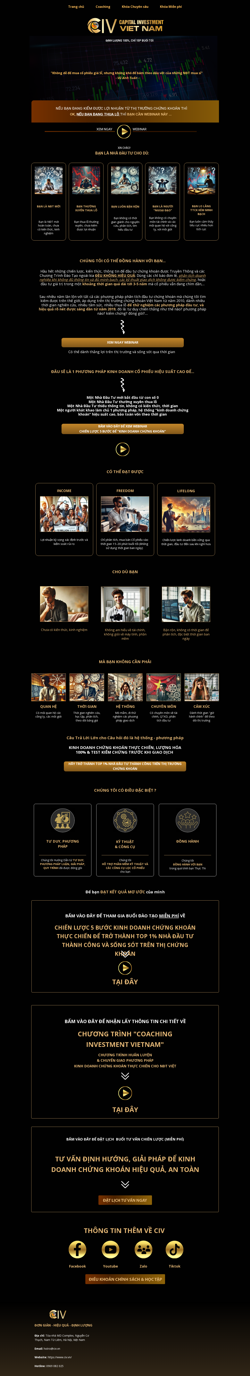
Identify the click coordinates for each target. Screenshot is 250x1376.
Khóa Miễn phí (171, 6)
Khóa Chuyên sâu (135, 6)
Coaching (103, 6)
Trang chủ (76, 6)
